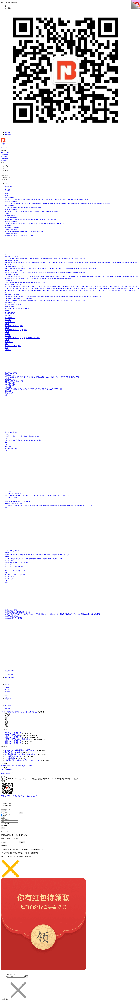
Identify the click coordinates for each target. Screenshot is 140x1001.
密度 (86, 199)
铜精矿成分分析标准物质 (13, 743)
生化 (9, 579)
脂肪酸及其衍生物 (34, 231)
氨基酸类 (13, 495)
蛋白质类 (8, 505)
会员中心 (10, 773)
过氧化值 (40, 199)
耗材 (6, 573)
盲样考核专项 (15, 235)
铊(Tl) (33, 290)
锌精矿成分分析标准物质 (13, 737)
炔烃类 (52, 389)
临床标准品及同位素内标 (13, 493)
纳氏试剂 (4, 152)
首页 (2, 766)
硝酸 (93, 296)
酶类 (19, 505)
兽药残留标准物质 (11, 201)
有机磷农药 (124, 276)
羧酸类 (12, 555)
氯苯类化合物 (80, 276)
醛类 (16, 377)
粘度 (38, 614)
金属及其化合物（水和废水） (14, 284)
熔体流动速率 (25, 614)
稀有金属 (8, 320)
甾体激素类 (8, 203)
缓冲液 (10, 308)
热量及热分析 (53, 614)
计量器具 (11, 567)
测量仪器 (8, 571)
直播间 (13, 766)
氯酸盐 (64, 262)
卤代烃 (53, 377)
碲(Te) (20, 290)
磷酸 (96, 296)
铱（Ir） (25, 288)
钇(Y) (54, 290)
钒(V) (46, 290)
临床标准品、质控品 (11, 497)
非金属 (15, 563)
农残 (52, 559)
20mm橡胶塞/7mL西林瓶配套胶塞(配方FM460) (20, 750)
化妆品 (7, 557)
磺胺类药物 (16, 203)
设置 (26, 976)
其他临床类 (66, 495)
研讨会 (7, 689)
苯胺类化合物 (89, 276)
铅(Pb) (88, 288)
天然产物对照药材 (11, 385)
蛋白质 (7, 199)
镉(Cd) (70, 286)
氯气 (53, 296)
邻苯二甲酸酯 (51, 555)
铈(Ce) (75, 286)
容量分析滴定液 (10, 302)
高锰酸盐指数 (22, 268)
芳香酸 (16, 555)
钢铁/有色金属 (9, 314)
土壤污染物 (23, 436)
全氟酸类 (22, 555)
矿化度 (32, 258)
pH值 (49, 199)
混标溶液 (14, 262)
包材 (6, 581)
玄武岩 (18, 440)
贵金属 (7, 332)
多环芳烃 (21, 278)
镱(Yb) (58, 290)
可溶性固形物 (72, 199)
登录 (6, 6)
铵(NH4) (72, 290)
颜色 (73, 258)
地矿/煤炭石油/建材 (11, 432)
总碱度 (55, 258)
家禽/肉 (54, 211)
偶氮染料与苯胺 (61, 555)
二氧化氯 (82, 258)
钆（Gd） (125, 286)
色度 (6, 258)
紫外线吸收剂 (9, 559)
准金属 (7, 340)
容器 (6, 567)
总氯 (40, 262)
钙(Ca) (65, 286)
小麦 (27, 211)
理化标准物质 (9, 197)
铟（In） (19, 288)
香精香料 (35, 555)
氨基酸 (13, 231)
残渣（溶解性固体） (22, 258)
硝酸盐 (86, 262)
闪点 (35, 614)
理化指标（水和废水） (12, 256)
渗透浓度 (84, 614)
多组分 (12, 272)
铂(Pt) (100, 288)
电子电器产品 (9, 561)
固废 (6, 282)
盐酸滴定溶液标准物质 (12, 752)
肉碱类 (55, 495)
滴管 (16, 575)
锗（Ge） (132, 286)
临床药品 (8, 491)
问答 (6, 697)
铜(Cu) (93, 286)
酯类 (35, 377)
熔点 (32, 614)
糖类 (6, 231)
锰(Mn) (55, 288)
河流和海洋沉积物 (11, 448)
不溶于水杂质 (62, 199)
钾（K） (47, 286)
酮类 (21, 377)
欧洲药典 (14, 501)
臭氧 (25, 296)
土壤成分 (8, 436)
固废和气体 (8, 280)
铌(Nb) (70, 288)
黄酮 (9, 231)
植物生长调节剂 (55, 223)
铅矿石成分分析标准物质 (13, 733)
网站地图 (8, 134)
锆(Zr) (68, 290)
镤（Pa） (135, 290)
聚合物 (10, 563)
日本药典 (27, 501)
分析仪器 (21, 571)
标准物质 (7, 766)
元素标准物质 (9, 381)
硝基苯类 (98, 276)
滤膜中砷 (30, 272)
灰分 (56, 199)
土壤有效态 (15, 436)
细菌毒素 (14, 207)
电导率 (82, 199)
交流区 (7, 695)
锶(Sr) (11, 290)
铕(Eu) (108, 286)
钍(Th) (24, 290)
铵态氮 (85, 268)
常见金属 (8, 316)
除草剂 (47, 223)
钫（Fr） (115, 290)
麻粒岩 (23, 440)
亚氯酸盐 (125, 262)
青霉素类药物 (61, 203)
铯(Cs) (88, 286)
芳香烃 (58, 377)
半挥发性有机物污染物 (31, 276)
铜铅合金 (8, 346)
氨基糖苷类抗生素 (98, 203)
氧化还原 (11, 304)
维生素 (23, 199)
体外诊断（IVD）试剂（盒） (14, 503)
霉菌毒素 (8, 207)
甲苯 (24, 300)
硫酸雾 (63, 296)
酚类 (25, 377)
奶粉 (20, 211)
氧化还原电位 (44, 258)
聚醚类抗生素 (52, 203)
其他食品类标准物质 (11, 217)
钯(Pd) (92, 288)
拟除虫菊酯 (18, 223)
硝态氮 (80, 268)
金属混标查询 (5, 178)
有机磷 (7, 223)
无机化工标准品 (10, 379)
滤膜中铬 (43, 272)
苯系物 (55, 276)
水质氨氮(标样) (10, 758)
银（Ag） (22, 286)
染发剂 (60, 559)
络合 (19, 304)
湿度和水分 (44, 614)
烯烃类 (25, 389)
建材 (6, 442)
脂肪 (11, 199)
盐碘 (58, 211)
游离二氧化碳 (62, 258)
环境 (6, 254)
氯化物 (45, 262)
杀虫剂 (37, 223)
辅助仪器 (14, 571)
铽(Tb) (15, 290)
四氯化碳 (49, 300)
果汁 (6, 211)
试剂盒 (7, 213)
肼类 (70, 377)
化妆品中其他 (41, 559)
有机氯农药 (116, 276)
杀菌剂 (32, 223)
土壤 (6, 434)
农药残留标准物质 (11, 221)
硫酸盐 (29, 262)
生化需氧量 (31, 268)
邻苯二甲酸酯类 (47, 219)
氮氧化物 (14, 296)
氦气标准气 (31, 282)
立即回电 (22, 842)
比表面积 (69, 614)
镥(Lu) (46, 288)
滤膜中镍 (82, 272)
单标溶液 (8, 262)
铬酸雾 (72, 296)
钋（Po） (102, 290)
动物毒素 (21, 207)
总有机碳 (38, 268)
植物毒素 (38, 207)
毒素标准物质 (9, 205)
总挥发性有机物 (15, 300)
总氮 (59, 268)
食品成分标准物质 (11, 229)
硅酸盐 (119, 262)
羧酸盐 (44, 377)
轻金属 (7, 324)
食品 (6, 195)
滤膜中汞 (17, 272)
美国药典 (21, 501)
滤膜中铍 (56, 272)
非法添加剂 (8, 227)
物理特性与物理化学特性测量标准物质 (17, 612)
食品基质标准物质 (11, 209)
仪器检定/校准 (92, 614)
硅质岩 (13, 440)
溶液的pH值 (9, 614)
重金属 (7, 328)
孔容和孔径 (76, 614)
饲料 (36, 211)
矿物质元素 (30, 199)
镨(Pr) (96, 288)
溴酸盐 (76, 262)
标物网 (3, 712)
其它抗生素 (24, 203)
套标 (22, 235)
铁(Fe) (113, 286)
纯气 (9, 282)
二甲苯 (28, 300)
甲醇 (37, 300)
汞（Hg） (79, 290)
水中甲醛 (4, 160)
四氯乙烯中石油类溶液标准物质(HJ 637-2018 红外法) (22, 760)
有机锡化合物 (41, 278)
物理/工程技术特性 (11, 610)
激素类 (7, 495)
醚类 (28, 377)
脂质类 (60, 495)
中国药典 (8, 501)
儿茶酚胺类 (26, 495)
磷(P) (83, 288)
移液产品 (8, 575)
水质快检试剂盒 (10, 312)
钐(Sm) (137, 288)
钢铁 (6, 348)
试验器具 (17, 567)
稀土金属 (8, 336)
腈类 (67, 377)
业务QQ (10, 770)
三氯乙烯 (56, 300)
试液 (6, 308)
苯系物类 (8, 389)
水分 (52, 199)
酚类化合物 (71, 276)
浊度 (11, 258)
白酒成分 (24, 231)
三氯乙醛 (14, 278)
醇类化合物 (59, 278)
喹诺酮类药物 (33, 203)
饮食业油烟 (87, 296)
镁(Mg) (50, 288)
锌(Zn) (63, 290)
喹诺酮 (48, 559)
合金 (6, 344)
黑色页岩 (8, 440)
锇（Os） (32, 288)
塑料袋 (20, 575)
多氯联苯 (30, 219)
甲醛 (41, 276)
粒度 (78, 199)
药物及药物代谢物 (36, 505)
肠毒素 (26, 207)
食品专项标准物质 (11, 233)
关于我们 (30, 766)
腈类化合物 (67, 278)
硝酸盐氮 (92, 262)
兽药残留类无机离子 (57, 505)
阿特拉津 (131, 276)
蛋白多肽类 (49, 495)
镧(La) (37, 288)
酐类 (32, 377)
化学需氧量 (13, 268)
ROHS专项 (21, 563)
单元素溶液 (8, 286)
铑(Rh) (114, 288)
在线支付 (8, 132)
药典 (6, 499)
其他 (56, 559)
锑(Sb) (123, 288)
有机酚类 (29, 555)
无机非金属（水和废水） (13, 260)
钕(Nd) (75, 288)
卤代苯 (7, 555)
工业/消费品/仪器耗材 (12, 551)
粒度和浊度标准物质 (11, 616)
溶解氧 (7, 268)
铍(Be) (56, 286)
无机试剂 (8, 391)
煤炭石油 (8, 446)
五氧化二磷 (43, 296)
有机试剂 (8, 387)
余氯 (76, 258)
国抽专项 (8, 235)
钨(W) (50, 290)
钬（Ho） (13, 288)
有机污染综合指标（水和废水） (15, 266)
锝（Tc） (89, 290)
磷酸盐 (81, 262)
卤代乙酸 (105, 262)
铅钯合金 (14, 346)
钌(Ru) (119, 288)
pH (14, 258)
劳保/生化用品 (9, 577)
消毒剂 (55, 219)
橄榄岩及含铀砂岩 (32, 440)
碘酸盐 (136, 262)
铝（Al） (29, 286)
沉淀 (16, 304)
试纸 (12, 575)
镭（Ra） (121, 290)
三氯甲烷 (43, 300)
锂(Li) (42, 288)
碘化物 (55, 262)
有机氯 (12, 223)
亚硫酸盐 (131, 262)
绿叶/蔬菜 (48, 211)
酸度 (35, 199)
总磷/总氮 (91, 268)
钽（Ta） (96, 290)
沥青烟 (81, 296)
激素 (16, 505)
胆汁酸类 (19, 495)
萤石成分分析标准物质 (12, 735)
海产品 (32, 211)
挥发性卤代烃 (62, 276)
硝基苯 (63, 377)
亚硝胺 (7, 219)
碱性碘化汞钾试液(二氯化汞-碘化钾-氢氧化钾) (20, 754)
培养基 (26, 308)
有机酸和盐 (41, 495)
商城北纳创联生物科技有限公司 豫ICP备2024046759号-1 (19, 796)
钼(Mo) (60, 288)
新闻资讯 (8, 691)
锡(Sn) (7, 290)
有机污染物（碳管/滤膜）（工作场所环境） (19, 298)
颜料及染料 (42, 555)
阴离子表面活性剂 (71, 268)
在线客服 (4, 180)
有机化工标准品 (10, 375)
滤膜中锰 (76, 272)
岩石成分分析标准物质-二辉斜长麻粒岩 (18, 739)
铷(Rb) (105, 288)
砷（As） (35, 286)
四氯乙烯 (62, 300)
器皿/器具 (8, 565)
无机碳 (44, 268)
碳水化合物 (17, 199)
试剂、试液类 (9, 306)
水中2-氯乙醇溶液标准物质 (14, 756)
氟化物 (50, 262)
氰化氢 (36, 296)
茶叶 (39, 211)
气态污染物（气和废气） (13, 294)
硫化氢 (49, 296)
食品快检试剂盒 (10, 215)
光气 (76, 296)
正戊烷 (72, 300)
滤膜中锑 (50, 272)
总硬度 (69, 258)
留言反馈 (4, 773)
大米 (24, 211)
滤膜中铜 (69, 272)
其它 (90, 199)
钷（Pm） (128, 290)
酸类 (12, 389)
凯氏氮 (52, 268)
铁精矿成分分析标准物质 (13, 741)
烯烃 (9, 377)
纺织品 (7, 553)
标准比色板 (62, 614)
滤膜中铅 (24, 272)
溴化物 (60, 262)
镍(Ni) (80, 288)
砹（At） (109, 290)
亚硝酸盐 (98, 262)
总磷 (56, 268)
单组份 (7, 272)
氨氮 (63, 268)
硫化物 (20, 262)
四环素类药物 (42, 203)
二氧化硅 (113, 262)
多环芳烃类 (23, 219)
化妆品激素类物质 (30, 559)
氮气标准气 (15, 282)
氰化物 (24, 262)
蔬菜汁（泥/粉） (13, 211)
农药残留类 (46, 505)
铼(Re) (110, 288)
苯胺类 (16, 219)
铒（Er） (103, 286)
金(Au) (41, 286)
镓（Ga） (118, 286)
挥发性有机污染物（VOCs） (14, 276)
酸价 (45, 199)
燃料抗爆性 (15, 618)
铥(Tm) (37, 290)
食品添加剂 (8, 225)
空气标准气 (23, 282)
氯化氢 (58, 296)
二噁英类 (27, 278)
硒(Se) (132, 288)
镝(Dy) (97, 286)
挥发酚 (45, 276)
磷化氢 (68, 296)
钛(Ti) (28, 290)
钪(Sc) (128, 288)
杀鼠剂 (12, 219)
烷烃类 (20, 389)
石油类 (50, 276)
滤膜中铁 (63, 272)
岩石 (6, 438)
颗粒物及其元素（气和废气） (14, 270)
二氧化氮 (21, 296)
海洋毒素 (32, 207)
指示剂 (15, 308)
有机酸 (48, 278)
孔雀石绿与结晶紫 (85, 203)
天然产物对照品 (10, 383)
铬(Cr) (84, 286)
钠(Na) (65, 288)
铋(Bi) (61, 286)
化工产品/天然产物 (11, 373)
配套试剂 (27, 235)
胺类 (73, 377)
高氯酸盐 (70, 262)
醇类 (16, 389)
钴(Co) (79, 286)
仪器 (6, 569)
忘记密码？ (4, 825)
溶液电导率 (17, 614)
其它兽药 (107, 203)
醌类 (12, 377)
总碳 (48, 268)
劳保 (6, 579)
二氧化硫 (8, 296)
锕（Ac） (8, 292)
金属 (6, 563)
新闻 (6, 693)
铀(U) (42, 290)
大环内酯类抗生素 (73, 203)
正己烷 (68, 300)
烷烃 (6, 377)
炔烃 (48, 377)
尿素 (6, 264)
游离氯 (36, 262)
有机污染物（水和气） (12, 274)
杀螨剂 (42, 223)
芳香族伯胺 (38, 219)
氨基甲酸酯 (26, 223)
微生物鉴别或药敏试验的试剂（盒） (76, 505)
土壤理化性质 (31, 436)
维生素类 (33, 495)
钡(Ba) (52, 286)
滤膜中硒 (37, 272)
